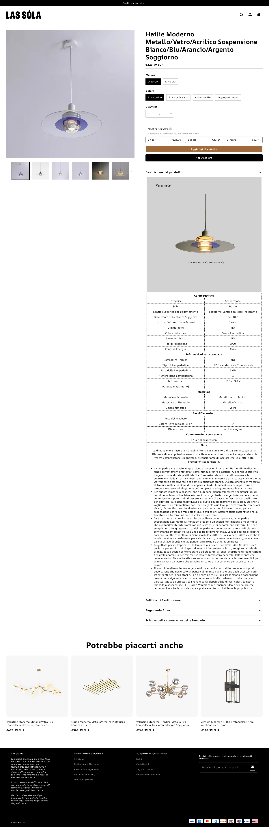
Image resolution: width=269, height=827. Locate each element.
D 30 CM (153, 81)
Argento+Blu (203, 97)
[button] (241, 14)
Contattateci (142, 764)
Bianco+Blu (155, 97)
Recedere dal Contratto (148, 774)
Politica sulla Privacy (84, 774)
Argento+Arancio (228, 97)
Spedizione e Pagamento (86, 769)
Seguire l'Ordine (144, 769)
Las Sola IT (21, 822)
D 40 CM (170, 81)
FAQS (139, 759)
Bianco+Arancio (178, 97)
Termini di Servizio (83, 779)
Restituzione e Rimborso (86, 764)
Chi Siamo (79, 759)
